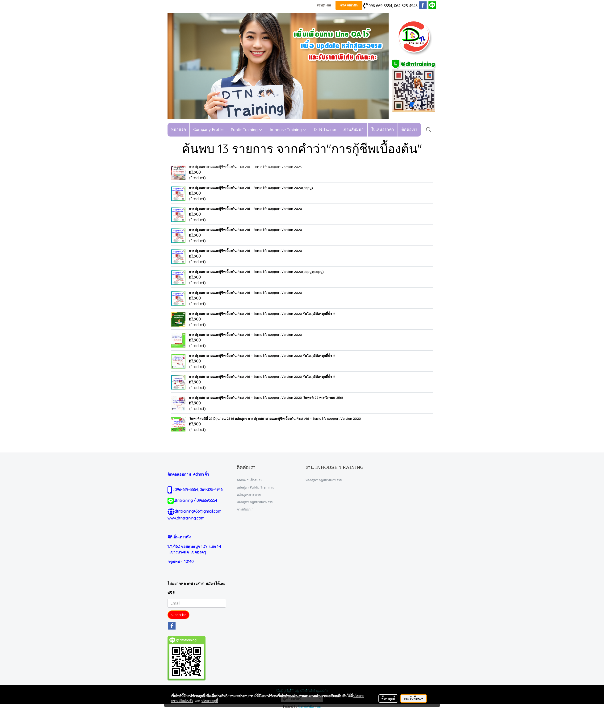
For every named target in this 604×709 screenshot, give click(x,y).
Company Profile (208, 130)
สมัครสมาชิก (349, 5)
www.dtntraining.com (186, 518)
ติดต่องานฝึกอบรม (250, 480)
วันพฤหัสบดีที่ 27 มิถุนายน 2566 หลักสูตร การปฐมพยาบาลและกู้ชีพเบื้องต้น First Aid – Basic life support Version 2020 (275, 418)
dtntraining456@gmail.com (198, 511)
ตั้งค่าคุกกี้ (388, 698)
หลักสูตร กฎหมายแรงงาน (255, 502)
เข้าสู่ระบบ (324, 5)
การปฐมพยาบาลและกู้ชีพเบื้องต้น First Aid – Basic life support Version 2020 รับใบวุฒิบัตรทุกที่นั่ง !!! (262, 313)
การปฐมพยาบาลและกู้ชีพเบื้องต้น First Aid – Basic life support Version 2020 (245, 209)
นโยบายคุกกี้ (209, 701)
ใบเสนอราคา (382, 130)
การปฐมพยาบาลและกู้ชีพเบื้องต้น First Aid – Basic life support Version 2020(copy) (251, 188)
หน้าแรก (178, 130)
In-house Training (286, 130)
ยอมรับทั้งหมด (414, 698)
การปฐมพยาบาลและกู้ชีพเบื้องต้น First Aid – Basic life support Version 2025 (245, 167)
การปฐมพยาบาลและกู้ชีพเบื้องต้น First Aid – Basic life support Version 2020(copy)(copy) (256, 272)
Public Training (245, 130)
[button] (429, 129)
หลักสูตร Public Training (255, 487)
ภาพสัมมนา (354, 130)
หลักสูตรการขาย (249, 494)
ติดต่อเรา (409, 130)
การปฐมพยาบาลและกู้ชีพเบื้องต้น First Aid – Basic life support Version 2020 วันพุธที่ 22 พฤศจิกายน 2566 (266, 397)
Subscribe (178, 615)
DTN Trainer (325, 130)
